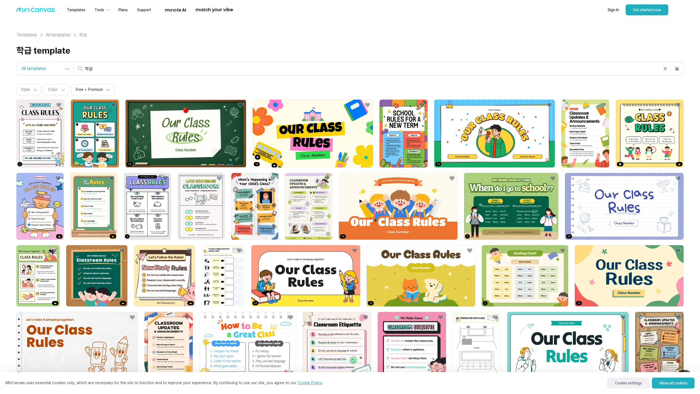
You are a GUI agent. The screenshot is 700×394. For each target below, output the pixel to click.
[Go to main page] (35, 11)
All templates (58, 34)
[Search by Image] (677, 69)
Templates (26, 34)
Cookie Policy (310, 383)
